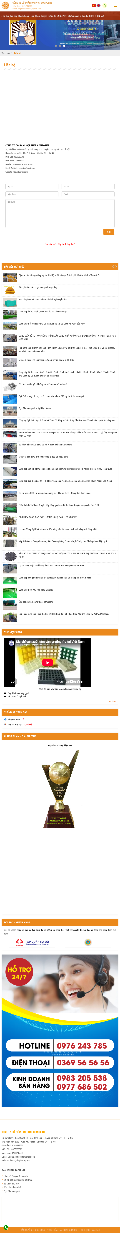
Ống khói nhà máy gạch (18, 693)
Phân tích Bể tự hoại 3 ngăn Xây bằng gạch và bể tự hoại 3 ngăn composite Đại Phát (59, 505)
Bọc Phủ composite (13, 1191)
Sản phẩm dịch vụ (13, 1170)
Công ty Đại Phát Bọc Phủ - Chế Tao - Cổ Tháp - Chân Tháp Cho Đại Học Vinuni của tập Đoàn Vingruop (67, 420)
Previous (113, 267)
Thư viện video (13, 632)
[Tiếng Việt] (94, 5)
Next (116, 267)
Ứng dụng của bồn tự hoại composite (36, 601)
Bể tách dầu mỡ (11, 1183)
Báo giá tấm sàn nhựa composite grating (38, 287)
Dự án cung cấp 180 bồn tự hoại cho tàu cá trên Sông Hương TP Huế (51, 565)
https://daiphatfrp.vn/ (20, 1160)
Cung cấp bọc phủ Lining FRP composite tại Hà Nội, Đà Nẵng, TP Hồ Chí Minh (55, 577)
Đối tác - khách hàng (17, 922)
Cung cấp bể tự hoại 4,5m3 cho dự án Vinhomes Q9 (43, 311)
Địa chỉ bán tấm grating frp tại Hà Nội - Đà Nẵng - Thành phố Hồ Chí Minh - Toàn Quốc (59, 275)
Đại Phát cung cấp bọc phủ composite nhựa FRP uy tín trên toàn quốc (52, 396)
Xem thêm (111, 701)
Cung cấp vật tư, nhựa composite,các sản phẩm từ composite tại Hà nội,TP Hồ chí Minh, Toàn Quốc (65, 468)
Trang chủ (6, 53)
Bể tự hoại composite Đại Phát (18, 1179)
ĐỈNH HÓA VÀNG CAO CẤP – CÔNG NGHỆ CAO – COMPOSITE (48, 517)
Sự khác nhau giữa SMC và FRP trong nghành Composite (45, 444)
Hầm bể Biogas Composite (16, 1176)
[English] (98, 5)
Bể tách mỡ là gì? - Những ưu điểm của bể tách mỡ (43, 384)
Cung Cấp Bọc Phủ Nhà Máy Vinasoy (36, 589)
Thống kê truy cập (15, 712)
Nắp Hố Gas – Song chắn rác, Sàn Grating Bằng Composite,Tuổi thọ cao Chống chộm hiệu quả (63, 541)
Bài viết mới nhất (14, 266)
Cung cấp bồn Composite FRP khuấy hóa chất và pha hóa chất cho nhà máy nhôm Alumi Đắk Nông (65, 480)
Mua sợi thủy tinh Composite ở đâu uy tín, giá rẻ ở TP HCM (47, 359)
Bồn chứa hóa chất (12, 1187)
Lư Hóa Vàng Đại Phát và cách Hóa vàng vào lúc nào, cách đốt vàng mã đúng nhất (58, 529)
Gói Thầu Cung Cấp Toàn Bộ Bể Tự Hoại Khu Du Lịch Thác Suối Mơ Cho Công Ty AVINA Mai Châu (64, 613)
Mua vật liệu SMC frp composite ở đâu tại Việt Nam (43, 456)
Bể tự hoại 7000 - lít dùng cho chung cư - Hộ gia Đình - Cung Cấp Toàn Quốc (54, 492)
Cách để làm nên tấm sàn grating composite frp (60, 688)
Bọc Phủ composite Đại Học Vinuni (35, 408)
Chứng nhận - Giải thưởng (20, 736)
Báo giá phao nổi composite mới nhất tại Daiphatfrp (43, 299)
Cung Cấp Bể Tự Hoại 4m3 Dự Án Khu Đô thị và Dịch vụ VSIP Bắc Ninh (52, 323)
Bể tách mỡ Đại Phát (17, 696)
